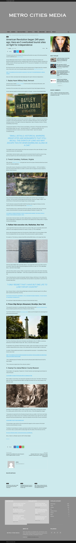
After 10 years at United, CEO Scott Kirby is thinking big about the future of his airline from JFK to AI (41, 486)
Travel (10, 35)
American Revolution (38, 69)
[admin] (7, 48)
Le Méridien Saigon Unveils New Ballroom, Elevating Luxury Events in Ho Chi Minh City (63, 59)
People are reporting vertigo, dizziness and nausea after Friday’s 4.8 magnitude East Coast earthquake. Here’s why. (59, 94)
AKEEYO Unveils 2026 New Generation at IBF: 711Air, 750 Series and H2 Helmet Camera (63, 80)
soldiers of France (16, 162)
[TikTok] (57, 532)
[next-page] (9, 490)
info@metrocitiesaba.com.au (32, 537)
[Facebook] (15, 51)
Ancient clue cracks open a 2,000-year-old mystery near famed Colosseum (12, 486)
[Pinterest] (20, 51)
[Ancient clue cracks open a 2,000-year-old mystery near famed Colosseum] (12, 479)
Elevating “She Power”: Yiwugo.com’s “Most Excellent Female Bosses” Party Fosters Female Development (38, 455)
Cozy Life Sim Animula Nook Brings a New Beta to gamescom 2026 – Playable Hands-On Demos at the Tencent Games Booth (63, 73)
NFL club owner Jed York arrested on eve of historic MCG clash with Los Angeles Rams (63, 65)
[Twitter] (17, 51)
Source (7, 438)
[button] (68, 31)
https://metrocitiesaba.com (20, 463)
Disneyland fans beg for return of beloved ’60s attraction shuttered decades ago (26, 486)
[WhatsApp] (23, 51)
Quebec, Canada (20, 83)
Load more (60, 85)
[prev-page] (7, 490)
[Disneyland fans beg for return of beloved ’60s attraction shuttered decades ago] (26, 479)
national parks (20, 56)
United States (29, 205)
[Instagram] (54, 532)
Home (7, 35)
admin (10, 48)
